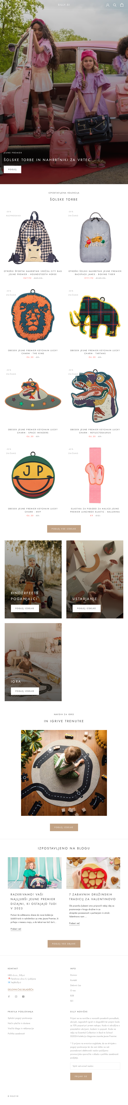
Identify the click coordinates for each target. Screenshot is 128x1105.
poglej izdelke (24, 608)
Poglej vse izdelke (64, 528)
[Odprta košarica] (121, 5)
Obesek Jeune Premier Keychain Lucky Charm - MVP (33, 510)
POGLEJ (12, 169)
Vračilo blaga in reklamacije (21, 1028)
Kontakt (73, 980)
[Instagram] (16, 996)
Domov (73, 975)
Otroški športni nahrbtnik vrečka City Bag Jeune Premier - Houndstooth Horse (33, 273)
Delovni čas (75, 985)
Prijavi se (81, 1076)
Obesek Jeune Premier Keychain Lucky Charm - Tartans (95, 352)
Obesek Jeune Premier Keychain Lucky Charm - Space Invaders (33, 431)
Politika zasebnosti (16, 1033)
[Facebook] (9, 996)
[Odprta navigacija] (6, 5)
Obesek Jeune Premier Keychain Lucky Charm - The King (33, 352)
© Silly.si (13, 1096)
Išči (71, 1000)
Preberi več (16, 928)
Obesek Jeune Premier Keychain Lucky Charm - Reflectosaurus (95, 431)
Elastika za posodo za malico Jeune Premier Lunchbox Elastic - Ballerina (95, 510)
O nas (73, 990)
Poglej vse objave (64, 943)
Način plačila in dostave (19, 1023)
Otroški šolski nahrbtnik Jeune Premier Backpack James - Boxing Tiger (95, 273)
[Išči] (114, 5)
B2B (72, 995)
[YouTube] (23, 996)
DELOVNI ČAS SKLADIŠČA (20, 989)
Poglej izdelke (86, 608)
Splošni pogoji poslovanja (20, 1018)
